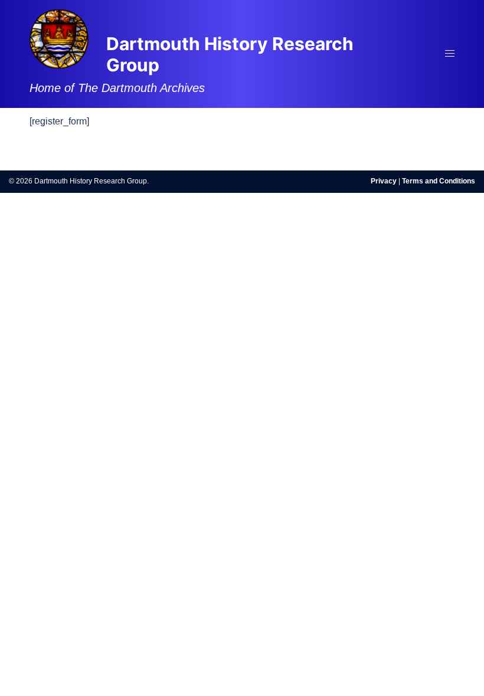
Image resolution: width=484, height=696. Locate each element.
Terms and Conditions (438, 181)
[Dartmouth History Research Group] (59, 38)
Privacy (384, 181)
